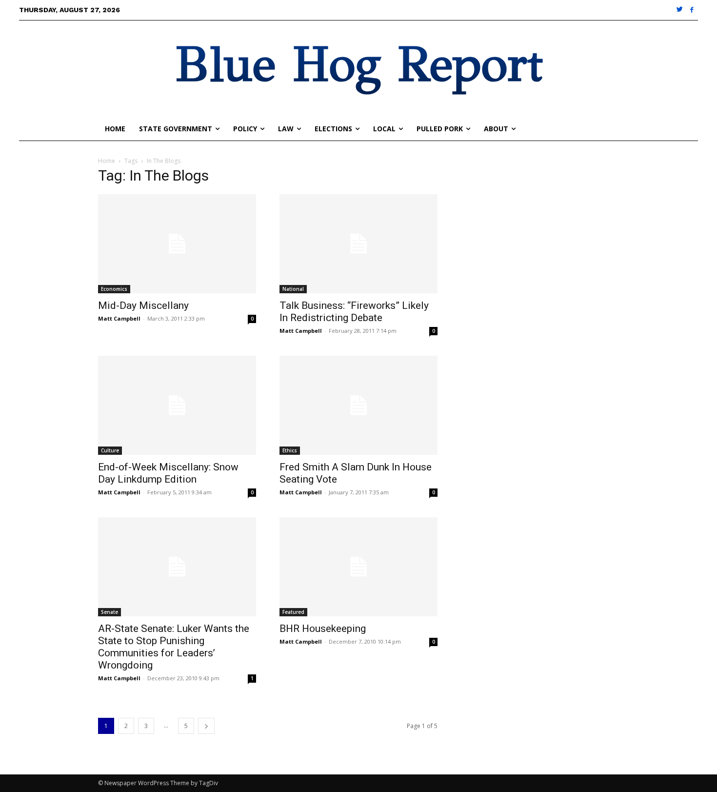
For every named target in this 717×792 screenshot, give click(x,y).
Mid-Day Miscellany (143, 305)
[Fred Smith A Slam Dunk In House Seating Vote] (358, 405)
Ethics (289, 450)
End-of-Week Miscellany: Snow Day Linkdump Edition (168, 473)
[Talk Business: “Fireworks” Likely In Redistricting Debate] (358, 243)
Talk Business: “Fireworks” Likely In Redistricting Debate (354, 312)
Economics (114, 288)
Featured (293, 612)
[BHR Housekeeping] (358, 566)
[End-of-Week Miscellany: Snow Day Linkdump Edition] (177, 405)
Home (106, 161)
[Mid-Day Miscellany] (177, 243)
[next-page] (206, 726)
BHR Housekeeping (322, 628)
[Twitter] (680, 10)
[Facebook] (692, 10)
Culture (110, 450)
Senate (109, 612)
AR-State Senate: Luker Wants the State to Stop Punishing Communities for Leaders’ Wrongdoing (173, 647)
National (293, 288)
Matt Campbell (119, 318)
